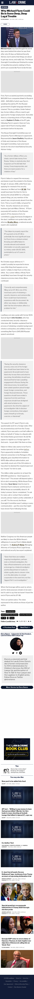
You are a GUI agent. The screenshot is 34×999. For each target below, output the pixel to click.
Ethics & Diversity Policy (21, 984)
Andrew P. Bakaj (18, 545)
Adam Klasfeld (6, 912)
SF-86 (3, 618)
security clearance (26, 615)
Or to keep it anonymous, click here (18, 771)
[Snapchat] (28, 621)
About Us (18, 978)
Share (5, 24)
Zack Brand (5, 845)
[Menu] (2, 2)
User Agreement (8, 984)
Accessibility (23, 981)
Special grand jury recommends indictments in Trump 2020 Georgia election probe (15, 907)
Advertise (25, 978)
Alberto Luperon (14, 845)
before (26, 449)
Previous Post (9, 627)
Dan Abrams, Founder (20, 987)
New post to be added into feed (14, 781)
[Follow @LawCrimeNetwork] (27, 621)
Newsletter (9, 981)
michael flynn (10, 611)
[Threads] (25, 621)
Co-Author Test (8, 843)
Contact (10, 987)
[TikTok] (21, 621)
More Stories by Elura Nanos (17, 687)
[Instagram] (23, 621)
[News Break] (30, 621)
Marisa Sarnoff (7, 878)
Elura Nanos (5, 19)
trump (12, 618)
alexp (3, 783)
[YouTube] (17, 621)
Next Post (24, 627)
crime (12, 217)
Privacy (16, 981)
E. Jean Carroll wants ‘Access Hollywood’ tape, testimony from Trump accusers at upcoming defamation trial (17, 874)
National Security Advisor (9, 615)
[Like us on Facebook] (19, 621)
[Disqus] (17, 713)
